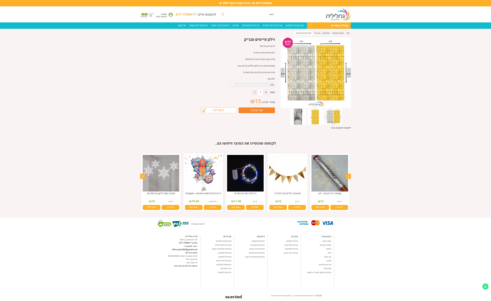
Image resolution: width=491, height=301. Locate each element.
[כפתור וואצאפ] (485, 286)
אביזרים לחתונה (224, 256)
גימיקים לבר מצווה (220, 25)
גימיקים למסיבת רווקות (255, 256)
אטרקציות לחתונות (295, 25)
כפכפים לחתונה (224, 272)
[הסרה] (255, 92)
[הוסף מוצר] (265, 92)
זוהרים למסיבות (291, 248)
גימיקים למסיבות (258, 245)
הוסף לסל (218, 110)
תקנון (329, 260)
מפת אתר (327, 268)
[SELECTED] (234, 296)
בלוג (329, 252)
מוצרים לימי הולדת (223, 260)
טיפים (328, 248)
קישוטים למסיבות (223, 264)
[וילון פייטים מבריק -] (316, 73)
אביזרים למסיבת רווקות (221, 248)
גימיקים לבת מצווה (198, 25)
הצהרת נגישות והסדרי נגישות (319, 272)
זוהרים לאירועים (291, 245)
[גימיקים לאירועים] (338, 14)
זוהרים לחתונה (292, 241)
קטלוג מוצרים (339, 25)
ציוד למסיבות (225, 268)
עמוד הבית (326, 241)
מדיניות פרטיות (325, 264)
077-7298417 (186, 14)
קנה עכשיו (256, 110)
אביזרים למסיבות (250, 25)
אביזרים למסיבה (224, 252)
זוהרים (236, 25)
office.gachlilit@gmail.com (184, 249)
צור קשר (182, 25)
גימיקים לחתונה (258, 241)
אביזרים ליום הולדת (272, 25)
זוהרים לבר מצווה (291, 252)
